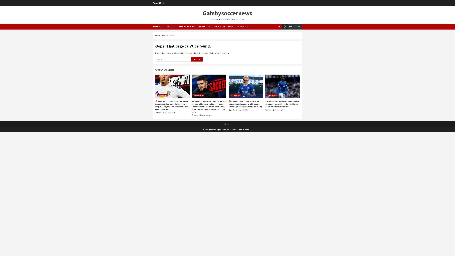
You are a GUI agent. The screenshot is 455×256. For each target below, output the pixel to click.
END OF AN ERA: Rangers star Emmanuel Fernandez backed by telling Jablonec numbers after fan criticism (282, 104)
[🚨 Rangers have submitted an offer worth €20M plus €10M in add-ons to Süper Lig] (246, 86)
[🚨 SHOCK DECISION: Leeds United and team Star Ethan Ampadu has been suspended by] (172, 86)
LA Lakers (171, 26)
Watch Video (294, 26)
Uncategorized (162, 95)
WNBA (230, 26)
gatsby (159, 112)
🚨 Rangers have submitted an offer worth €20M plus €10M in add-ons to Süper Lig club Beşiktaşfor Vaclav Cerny (245, 104)
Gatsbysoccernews (227, 13)
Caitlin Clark (243, 26)
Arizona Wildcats (187, 26)
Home (227, 124)
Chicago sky (219, 26)
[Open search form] (279, 26)
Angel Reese (158, 26)
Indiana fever (204, 26)
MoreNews (235, 129)
